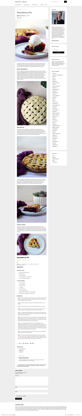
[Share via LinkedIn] (24, 343)
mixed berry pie (42, 365)
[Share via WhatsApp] (29, 343)
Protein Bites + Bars (56, 125)
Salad (53, 132)
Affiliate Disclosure (56, 158)
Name (16, 387)
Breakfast (54, 81)
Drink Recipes (34, 4)
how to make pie (43, 364)
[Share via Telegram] (31, 343)
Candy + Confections (56, 86)
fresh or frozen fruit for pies (34, 364)
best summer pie (27, 364)
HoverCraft (13, 414)
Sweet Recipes (26, 4)
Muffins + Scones (55, 114)
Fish (53, 100)
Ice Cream (54, 106)
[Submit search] (65, 2)
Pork (53, 122)
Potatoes (54, 124)
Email (16, 391)
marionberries (37, 365)
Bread (54, 79)
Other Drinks (55, 116)
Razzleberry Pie (21, 366)
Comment (17, 375)
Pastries (54, 119)
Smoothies (54, 138)
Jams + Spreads (55, 109)
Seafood (54, 135)
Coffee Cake (54, 92)
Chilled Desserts (55, 89)
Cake (53, 84)
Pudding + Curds (55, 127)
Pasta (53, 117)
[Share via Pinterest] (25, 343)
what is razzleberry (26, 366)
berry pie (20, 364)
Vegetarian (54, 146)
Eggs (53, 98)
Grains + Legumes (55, 105)
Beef (53, 76)
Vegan (54, 143)
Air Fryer (54, 73)
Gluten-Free (54, 103)
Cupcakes (54, 97)
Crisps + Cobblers (55, 95)
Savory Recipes (18, 4)
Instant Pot (54, 108)
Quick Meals (55, 128)
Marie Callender (23, 72)
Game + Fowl (55, 101)
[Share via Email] (27, 343)
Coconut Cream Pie (22, 348)
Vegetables (54, 144)
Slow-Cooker (55, 136)
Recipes (54, 130)
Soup (53, 139)
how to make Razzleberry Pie (21, 365)
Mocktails (54, 111)
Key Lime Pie (21, 351)
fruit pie (40, 364)
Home (53, 155)
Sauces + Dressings (56, 133)
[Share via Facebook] (20, 343)
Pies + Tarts (54, 120)
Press (53, 160)
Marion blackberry (32, 365)
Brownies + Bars (55, 82)
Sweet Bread (55, 141)
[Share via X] (22, 343)
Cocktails (54, 90)
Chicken (54, 87)
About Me (42, 4)
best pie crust (23, 364)
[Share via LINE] (33, 343)
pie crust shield (20, 337)
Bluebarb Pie (21, 350)
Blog (46, 4)
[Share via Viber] (34, 343)
